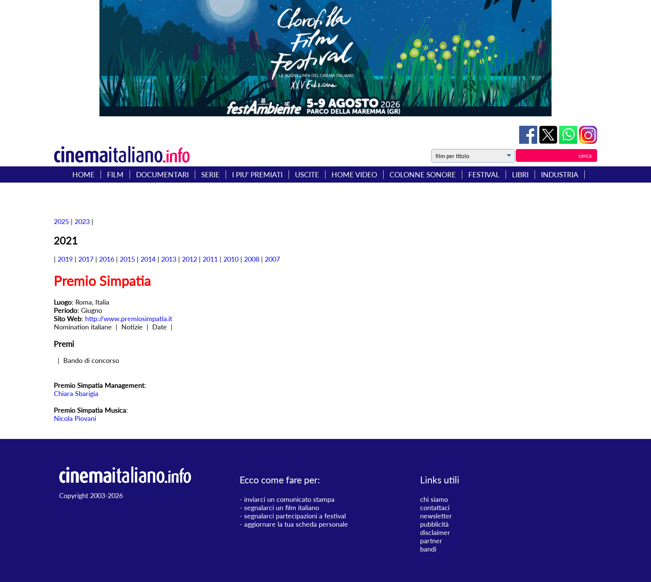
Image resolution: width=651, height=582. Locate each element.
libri (520, 174)
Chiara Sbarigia (76, 393)
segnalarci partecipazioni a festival (295, 516)
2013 (168, 259)
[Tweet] (549, 141)
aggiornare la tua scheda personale (296, 524)
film (115, 174)
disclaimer (435, 532)
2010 (230, 259)
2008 (251, 259)
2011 (210, 259)
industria (559, 174)
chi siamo (434, 499)
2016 (106, 259)
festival (484, 174)
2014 (148, 259)
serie (210, 174)
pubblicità (434, 524)
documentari (162, 174)
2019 (65, 259)
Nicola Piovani (75, 418)
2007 (272, 259)
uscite (307, 174)
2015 (127, 259)
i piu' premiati (257, 174)
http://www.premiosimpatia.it (128, 318)
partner (431, 540)
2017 (85, 259)
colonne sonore (423, 174)
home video (354, 174)
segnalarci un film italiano (281, 507)
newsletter (436, 516)
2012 (189, 259)
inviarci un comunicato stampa (289, 499)
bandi (428, 549)
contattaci (434, 507)
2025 (61, 221)
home (83, 174)
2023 (82, 221)
